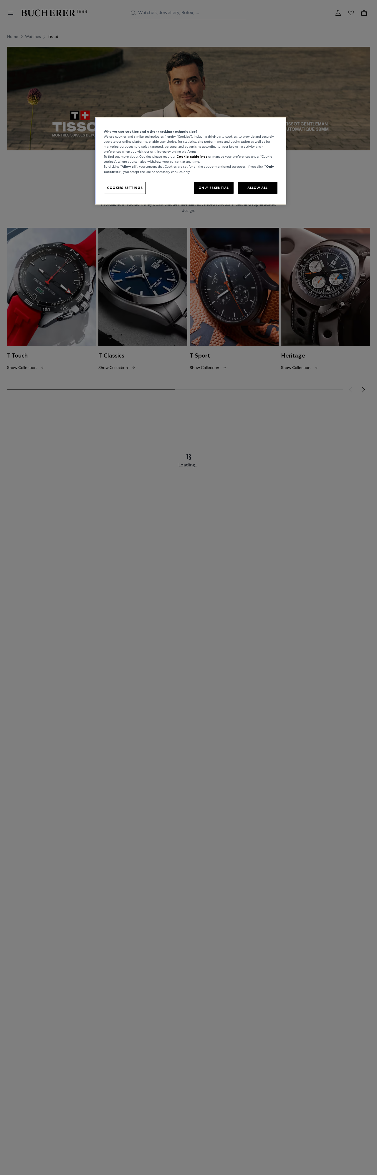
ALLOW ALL (257, 188)
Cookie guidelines (191, 157)
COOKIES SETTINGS (125, 188)
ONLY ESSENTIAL (214, 188)
